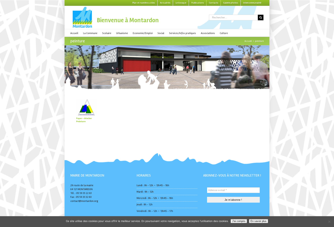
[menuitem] (143, 3)
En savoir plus (258, 221)
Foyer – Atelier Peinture (84, 120)
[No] (329, 222)
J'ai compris (238, 221)
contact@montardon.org (84, 201)
